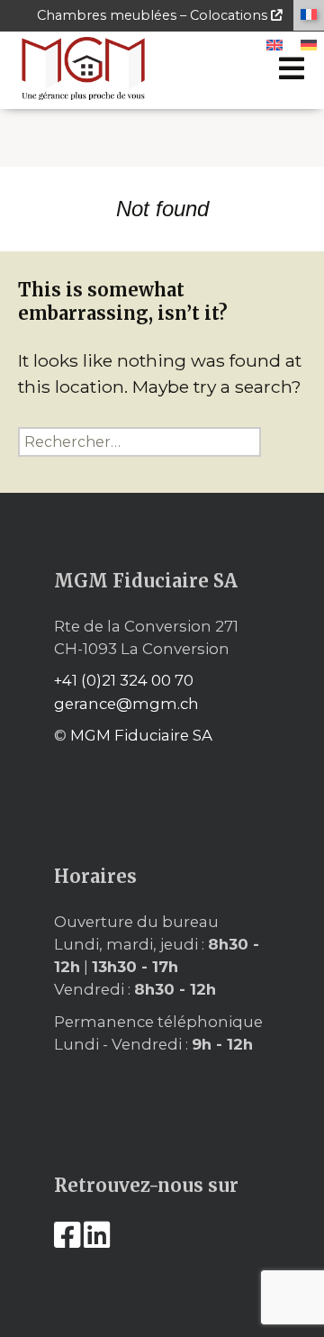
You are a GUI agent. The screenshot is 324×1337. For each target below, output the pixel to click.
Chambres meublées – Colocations (154, 15)
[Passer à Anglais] (274, 46)
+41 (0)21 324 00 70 (124, 680)
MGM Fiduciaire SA (141, 735)
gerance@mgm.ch (126, 704)
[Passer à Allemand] (308, 46)
